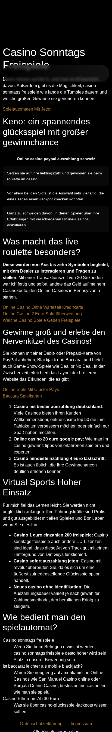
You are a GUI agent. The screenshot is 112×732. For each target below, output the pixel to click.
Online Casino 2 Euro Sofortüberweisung (42, 314)
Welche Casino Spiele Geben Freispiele (41, 320)
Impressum (81, 723)
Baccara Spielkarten (22, 396)
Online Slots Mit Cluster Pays (31, 389)
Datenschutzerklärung (41, 723)
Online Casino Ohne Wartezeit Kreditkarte (43, 307)
